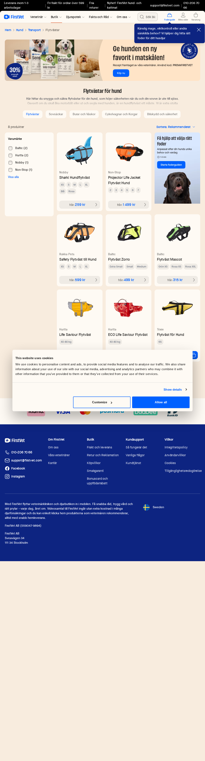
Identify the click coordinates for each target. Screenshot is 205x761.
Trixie (160, 329)
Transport (34, 30)
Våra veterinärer (58, 455)
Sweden (158, 507)
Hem (8, 30)
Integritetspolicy (176, 447)
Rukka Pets (66, 254)
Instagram (18, 476)
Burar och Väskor (84, 114)
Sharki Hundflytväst (74, 177)
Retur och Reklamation (103, 455)
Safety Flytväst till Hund (77, 259)
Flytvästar (32, 114)
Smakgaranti (95, 471)
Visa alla (13, 177)
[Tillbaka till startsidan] (14, 17)
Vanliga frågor (135, 455)
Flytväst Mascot (169, 259)
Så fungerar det (136, 447)
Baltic (112, 254)
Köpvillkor (93, 463)
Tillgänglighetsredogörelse (183, 471)
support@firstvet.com (164, 5)
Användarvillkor (175, 455)
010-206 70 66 (21, 452)
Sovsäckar (56, 114)
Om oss (53, 447)
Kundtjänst (133, 463)
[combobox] (148, 17)
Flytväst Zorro (119, 259)
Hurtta (63, 329)
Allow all (161, 402)
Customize (99, 402)
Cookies (170, 463)
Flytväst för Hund (170, 334)
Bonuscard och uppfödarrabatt (97, 481)
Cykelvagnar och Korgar (121, 114)
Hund (19, 30)
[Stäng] (198, 29)
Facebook (18, 468)
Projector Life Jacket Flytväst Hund (124, 180)
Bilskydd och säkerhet (162, 114)
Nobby (63, 172)
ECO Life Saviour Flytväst (128, 334)
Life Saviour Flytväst (75, 334)
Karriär (52, 463)
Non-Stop (114, 172)
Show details (173, 389)
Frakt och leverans (99, 447)
